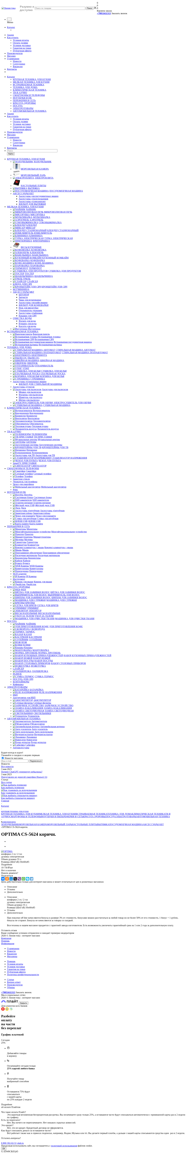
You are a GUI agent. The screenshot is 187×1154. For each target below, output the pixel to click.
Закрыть (23, 1003)
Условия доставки (22, 45)
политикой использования (64, 1145)
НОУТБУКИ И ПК (22, 98)
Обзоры (11, 987)
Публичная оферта (22, 50)
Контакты (12, 69)
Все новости (7, 766)
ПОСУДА (18, 105)
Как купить (12, 37)
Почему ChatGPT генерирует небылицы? (21, 772)
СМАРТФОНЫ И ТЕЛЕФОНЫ (29, 95)
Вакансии (18, 66)
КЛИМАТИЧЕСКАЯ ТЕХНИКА (29, 90)
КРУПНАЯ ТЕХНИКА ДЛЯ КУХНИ (32, 79)
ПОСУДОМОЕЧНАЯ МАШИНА (126, 824)
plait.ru (20, 1143)
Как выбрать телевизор (12, 787)
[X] (15, 879)
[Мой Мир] (11, 879)
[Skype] (27, 879)
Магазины (12, 956)
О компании (13, 58)
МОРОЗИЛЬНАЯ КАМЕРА (33, 824)
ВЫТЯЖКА (103, 824)
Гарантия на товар (22, 48)
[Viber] (19, 879)
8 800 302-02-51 (9, 1143)
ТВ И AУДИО (20, 92)
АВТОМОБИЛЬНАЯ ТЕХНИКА (29, 111)
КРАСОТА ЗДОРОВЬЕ (24, 103)
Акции (10, 35)
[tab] (93, 864)
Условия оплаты (21, 40)
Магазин (11, 56)
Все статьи (6, 782)
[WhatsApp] (23, 879)
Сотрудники (19, 64)
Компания (6, 938)
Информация (7, 943)
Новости (17, 61)
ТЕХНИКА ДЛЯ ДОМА (25, 87)
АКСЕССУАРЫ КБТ (153, 824)
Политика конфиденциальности (23, 974)
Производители (15, 53)
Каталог (11, 27)
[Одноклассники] (7, 879)
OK (3, 1149)
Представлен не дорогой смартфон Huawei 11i (24, 777)
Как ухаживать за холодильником (18, 793)
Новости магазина (13, 758)
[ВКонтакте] (3, 879)
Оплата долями (20, 43)
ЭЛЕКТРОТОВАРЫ (23, 108)
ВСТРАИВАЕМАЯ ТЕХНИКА (28, 84)
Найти (10, 154)
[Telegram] (31, 879)
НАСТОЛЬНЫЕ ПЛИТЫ (84, 824)
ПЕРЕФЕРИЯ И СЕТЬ (24, 100)
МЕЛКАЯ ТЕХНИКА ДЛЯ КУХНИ (31, 82)
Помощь (5, 941)
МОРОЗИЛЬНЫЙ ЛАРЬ (59, 824)
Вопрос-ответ (14, 982)
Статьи (10, 979)
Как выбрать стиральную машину (18, 798)
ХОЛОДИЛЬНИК (10, 824)
